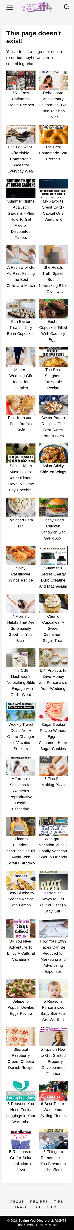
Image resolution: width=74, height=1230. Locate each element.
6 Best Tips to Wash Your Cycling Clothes (53, 1110)
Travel (22, 1207)
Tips (59, 1201)
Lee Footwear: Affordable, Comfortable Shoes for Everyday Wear (20, 159)
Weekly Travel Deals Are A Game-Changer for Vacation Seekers (20, 736)
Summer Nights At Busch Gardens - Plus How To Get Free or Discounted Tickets (20, 219)
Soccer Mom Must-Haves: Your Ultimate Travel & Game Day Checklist (21, 478)
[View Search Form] (67, 7)
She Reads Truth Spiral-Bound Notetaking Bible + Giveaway (53, 279)
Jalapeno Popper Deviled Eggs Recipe (20, 1007)
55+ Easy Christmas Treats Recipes (21, 99)
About (17, 1201)
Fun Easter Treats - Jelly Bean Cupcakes (21, 327)
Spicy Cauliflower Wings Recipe (21, 574)
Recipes (39, 1201)
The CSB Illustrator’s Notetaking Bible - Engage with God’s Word (21, 682)
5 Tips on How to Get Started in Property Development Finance (53, 1061)
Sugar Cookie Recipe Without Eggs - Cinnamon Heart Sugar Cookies (53, 736)
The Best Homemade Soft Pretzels (53, 153)
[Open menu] (10, 7)
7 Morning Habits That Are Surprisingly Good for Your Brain (21, 628)
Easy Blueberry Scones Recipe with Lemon (20, 899)
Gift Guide (48, 1207)
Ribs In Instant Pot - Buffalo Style (21, 424)
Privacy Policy (46, 1224)
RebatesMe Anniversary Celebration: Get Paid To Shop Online (53, 105)
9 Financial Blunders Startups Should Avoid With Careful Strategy (20, 851)
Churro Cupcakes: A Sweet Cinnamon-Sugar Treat (53, 628)
